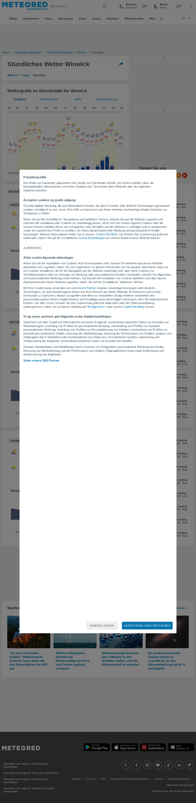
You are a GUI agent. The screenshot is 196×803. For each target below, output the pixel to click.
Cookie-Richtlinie (107, 234)
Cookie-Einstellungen (91, 238)
